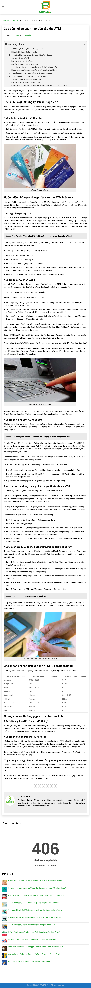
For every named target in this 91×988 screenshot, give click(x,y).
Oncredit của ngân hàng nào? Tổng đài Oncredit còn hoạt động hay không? (37, 888)
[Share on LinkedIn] (51, 786)
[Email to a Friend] (43, 786)
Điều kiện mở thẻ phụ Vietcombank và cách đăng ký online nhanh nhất (35, 917)
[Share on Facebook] (35, 786)
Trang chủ (5, 21)
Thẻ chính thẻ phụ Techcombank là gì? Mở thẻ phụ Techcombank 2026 (35, 903)
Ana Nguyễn (26, 35)
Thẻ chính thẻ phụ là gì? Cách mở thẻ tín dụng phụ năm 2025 (31, 925)
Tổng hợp (15, 21)
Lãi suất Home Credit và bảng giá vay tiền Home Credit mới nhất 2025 (35, 947)
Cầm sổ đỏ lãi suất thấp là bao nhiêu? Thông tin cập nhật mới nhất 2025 (36, 895)
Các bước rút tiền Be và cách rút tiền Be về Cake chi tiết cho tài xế (34, 954)
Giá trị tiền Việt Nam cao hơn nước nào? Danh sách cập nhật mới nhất (35, 881)
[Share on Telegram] (55, 786)
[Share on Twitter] (39, 786)
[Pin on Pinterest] (47, 786)
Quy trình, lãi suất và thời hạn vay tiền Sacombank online (30, 961)
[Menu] (3, 7)
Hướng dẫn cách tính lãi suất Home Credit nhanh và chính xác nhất (34, 939)
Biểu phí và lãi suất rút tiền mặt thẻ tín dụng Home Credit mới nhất (34, 932)
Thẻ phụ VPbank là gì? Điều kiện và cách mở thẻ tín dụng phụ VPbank (35, 910)
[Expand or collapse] (84, 44)
